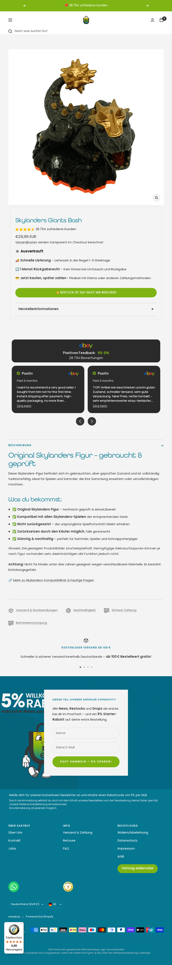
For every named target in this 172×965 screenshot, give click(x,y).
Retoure (69, 840)
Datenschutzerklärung (33, 804)
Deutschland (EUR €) (25, 904)
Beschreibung (19, 445)
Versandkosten (26, 242)
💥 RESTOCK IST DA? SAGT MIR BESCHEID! (86, 292)
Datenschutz (127, 840)
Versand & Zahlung (77, 832)
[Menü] (21, 924)
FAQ (66, 848)
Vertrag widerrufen (138, 868)
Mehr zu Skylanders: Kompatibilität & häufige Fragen (53, 580)
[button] (26, 406)
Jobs (12, 848)
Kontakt (14, 840)
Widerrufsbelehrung (132, 832)
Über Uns (15, 832)
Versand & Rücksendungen (37, 610)
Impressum (126, 848)
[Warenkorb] (161, 20)
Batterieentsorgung (31, 623)
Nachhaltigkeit (84, 610)
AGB (120, 856)
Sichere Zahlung (124, 610)
